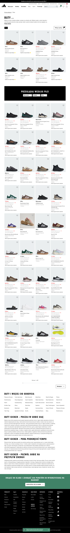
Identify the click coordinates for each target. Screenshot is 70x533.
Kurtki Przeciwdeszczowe (29, 411)
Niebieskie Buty (29, 402)
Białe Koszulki (28, 397)
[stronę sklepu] (4, 6)
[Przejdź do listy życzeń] (63, 6)
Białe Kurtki (59, 400)
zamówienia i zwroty (45, 3)
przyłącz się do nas (61, 3)
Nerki (5, 402)
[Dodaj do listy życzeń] (17, 32)
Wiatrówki (17, 408)
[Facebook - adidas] (61, 497)
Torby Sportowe (18, 397)
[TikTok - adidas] (61, 512)
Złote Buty (27, 405)
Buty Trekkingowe (50, 405)
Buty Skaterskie (50, 400)
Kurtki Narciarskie (40, 402)
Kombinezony (7, 400)
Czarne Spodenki (60, 405)
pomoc (39, 3)
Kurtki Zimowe (49, 402)
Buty (29, 6)
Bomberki (6, 408)
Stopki (26, 408)
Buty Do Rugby (49, 397)
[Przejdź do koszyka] (66, 6)
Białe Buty (38, 397)
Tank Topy (6, 411)
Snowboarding (18, 402)
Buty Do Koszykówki (59, 403)
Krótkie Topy (7, 405)
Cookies (30, 530)
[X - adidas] (61, 504)
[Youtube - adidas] (61, 515)
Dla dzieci (23, 6)
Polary (57, 397)
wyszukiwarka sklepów (33, 3)
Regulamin (44, 530)
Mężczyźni (10, 6)
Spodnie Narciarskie (38, 405)
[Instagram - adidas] (61, 501)
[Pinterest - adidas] (61, 508)
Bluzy (16, 405)
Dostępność (50, 530)
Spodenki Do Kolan (19, 411)
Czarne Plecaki (49, 408)
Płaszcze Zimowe (8, 397)
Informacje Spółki (57, 530)
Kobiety (17, 6)
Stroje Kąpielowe (19, 400)
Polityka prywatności (37, 530)
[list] (29, 28)
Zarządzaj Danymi (25, 530)
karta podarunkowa (53, 3)
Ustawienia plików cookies (15, 530)
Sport (34, 6)
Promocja (39, 6)
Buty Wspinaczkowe (49, 411)
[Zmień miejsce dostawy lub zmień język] (66, 4)
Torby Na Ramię (39, 411)
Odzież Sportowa (39, 400)
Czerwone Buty (39, 408)
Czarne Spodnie (29, 400)
